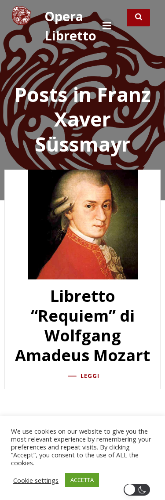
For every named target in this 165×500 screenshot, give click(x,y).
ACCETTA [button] (82, 480)
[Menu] (106, 25)
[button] (139, 490)
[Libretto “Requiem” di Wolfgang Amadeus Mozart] (82, 224)
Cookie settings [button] (36, 480)
